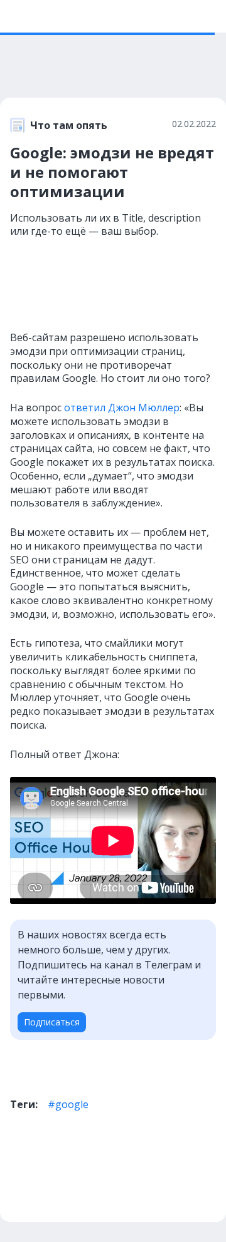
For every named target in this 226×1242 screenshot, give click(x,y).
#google (68, 1104)
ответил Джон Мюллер (122, 407)
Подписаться (52, 1022)
